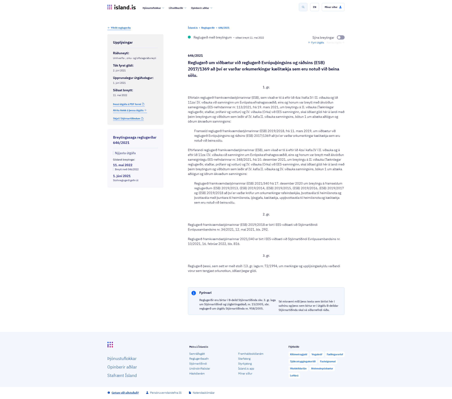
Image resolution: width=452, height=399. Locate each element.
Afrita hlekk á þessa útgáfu (128, 110)
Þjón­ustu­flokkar (122, 358)
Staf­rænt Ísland (122, 375)
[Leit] (303, 7)
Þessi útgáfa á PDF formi (127, 104)
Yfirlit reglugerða (121, 27)
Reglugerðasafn (199, 358)
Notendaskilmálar (204, 392)
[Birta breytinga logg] (135, 191)
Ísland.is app (246, 368)
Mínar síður (245, 373)
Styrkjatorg (245, 363)
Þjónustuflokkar (152, 8)
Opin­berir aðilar (122, 367)
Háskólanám (197, 373)
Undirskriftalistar (199, 368)
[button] (314, 7)
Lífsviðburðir (176, 8)
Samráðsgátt (197, 353)
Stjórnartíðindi (198, 363)
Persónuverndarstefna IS (166, 392)
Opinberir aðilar (200, 8)
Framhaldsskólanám (250, 353)
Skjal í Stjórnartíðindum (126, 118)
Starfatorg (244, 358)
